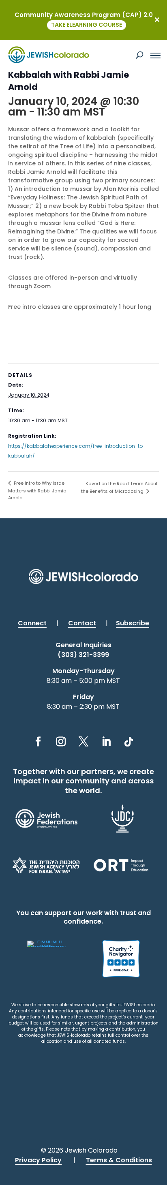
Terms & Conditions (119, 1160)
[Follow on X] (83, 741)
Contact (82, 623)
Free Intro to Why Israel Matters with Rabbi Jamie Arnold (37, 490)
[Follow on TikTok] (129, 741)
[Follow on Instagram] (61, 741)
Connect (32, 623)
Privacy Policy (38, 1160)
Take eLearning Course (86, 25)
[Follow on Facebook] (38, 741)
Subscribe (132, 623)
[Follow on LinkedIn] (106, 741)
